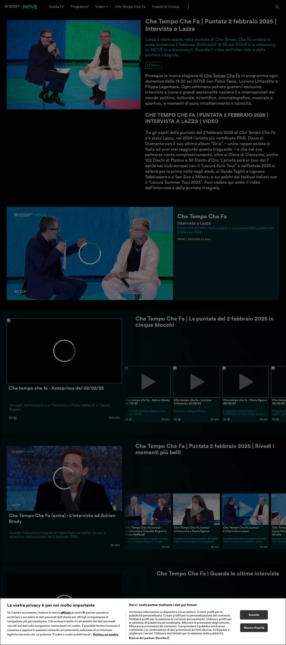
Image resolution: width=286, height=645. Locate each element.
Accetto (254, 614)
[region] (143, 621)
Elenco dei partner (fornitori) (149, 638)
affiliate (66, 612)
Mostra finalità (254, 627)
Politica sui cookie (105, 634)
